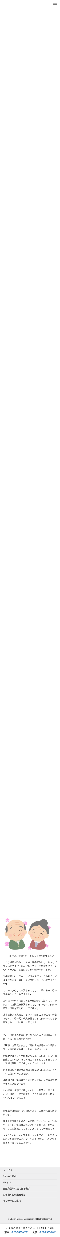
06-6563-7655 (44, 1232)
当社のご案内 (9, 1176)
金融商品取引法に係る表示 (16, 1188)
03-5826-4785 (16, 1232)
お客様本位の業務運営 (14, 1194)
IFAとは (7, 1182)
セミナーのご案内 (12, 1200)
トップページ (9, 1170)
